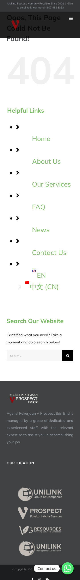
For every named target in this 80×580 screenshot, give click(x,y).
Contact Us (49, 252)
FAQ (38, 207)
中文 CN (44, 286)
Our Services (51, 184)
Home (41, 138)
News (41, 229)
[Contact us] (68, 568)
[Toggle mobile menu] (71, 18)
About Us (46, 161)
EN (41, 275)
